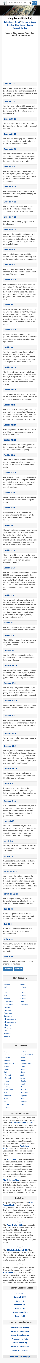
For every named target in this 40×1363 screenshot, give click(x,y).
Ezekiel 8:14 (9, 550)
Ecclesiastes (25, 1052)
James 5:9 (8, 856)
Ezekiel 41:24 (10, 440)
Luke (5, 990)
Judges (6, 1069)
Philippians (8, 1013)
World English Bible (15, 1225)
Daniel (22, 1069)
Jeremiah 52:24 (11, 894)
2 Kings (6, 1084)
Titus (5, 1030)
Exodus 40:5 (9, 250)
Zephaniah (24, 1095)
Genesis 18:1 (10, 650)
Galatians (7, 1007)
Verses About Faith (20, 1339)
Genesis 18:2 (10, 683)
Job (5, 1101)
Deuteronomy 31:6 (20, 1312)
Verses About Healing (20, 1327)
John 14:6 (20, 1301)
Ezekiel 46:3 (9, 508)
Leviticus (7, 1057)
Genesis (7, 1052)
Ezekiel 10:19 (10, 280)
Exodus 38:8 (9, 167)
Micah (22, 1086)
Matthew (7, 984)
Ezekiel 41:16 (10, 367)
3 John (23, 998)
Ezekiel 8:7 (9, 623)
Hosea (22, 1072)
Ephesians (8, 1010)
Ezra (5, 1092)
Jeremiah (23, 1060)
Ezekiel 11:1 (9, 305)
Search (30, 25)
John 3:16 (20, 1293)
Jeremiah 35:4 (10, 871)
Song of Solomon (26, 1054)
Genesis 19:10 (10, 701)
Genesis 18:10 (10, 665)
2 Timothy (7, 1028)
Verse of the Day (20, 28)
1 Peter (23, 987)
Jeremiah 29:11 (20, 1297)
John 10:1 (8, 939)
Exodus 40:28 (10, 217)
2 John (23, 995)
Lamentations (25, 1063)
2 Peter (23, 990)
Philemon (7, 1033)
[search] (30, 3)
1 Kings (6, 1081)
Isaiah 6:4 (8, 841)
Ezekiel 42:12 (10, 473)
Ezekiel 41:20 (10, 425)
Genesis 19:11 (10, 716)
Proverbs (7, 1107)
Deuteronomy (9, 1063)
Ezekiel (23, 1066)
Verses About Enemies (20, 1335)
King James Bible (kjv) (20, 18)
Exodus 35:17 (10, 119)
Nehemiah (7, 1095)
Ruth (5, 1072)
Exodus (6, 1054)
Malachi (23, 1104)
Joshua (6, 1066)
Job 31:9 (8, 924)
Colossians (8, 1016)
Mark (5, 987)
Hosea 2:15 (9, 821)
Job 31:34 (8, 909)
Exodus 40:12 (10, 202)
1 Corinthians (8, 1001)
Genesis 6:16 (10, 801)
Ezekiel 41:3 (9, 455)
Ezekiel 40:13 (10, 330)
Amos (22, 1078)
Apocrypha (11, 1159)
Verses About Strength (20, 1346)
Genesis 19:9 (10, 746)
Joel (22, 1075)
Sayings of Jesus (28, 22)
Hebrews (7, 1036)
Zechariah (24, 1101)
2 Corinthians (8, 1004)
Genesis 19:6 (10, 733)
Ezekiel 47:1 (9, 525)
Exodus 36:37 (10, 134)
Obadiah (23, 1081)
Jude (22, 1001)
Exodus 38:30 (10, 149)
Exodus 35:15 (10, 101)
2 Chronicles (8, 1089)
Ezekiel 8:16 (9, 568)
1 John (23, 992)
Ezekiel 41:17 (10, 390)
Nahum (23, 1089)
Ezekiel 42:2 (9, 493)
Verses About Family (20, 1350)
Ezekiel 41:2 (9, 405)
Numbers (7, 1060)
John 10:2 (8, 957)
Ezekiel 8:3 (9, 595)
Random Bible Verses (16, 25)
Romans (7, 998)
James (22, 984)
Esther (6, 1098)
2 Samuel (7, 1078)
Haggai (23, 1098)
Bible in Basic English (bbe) (18, 1250)
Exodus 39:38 (10, 187)
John (5, 992)
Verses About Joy (20, 1342)
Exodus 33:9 (9, 84)
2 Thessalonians (10, 1022)
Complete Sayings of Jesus (22, 1122)
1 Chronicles (8, 1086)
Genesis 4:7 (9, 783)
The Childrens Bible (11, 1180)
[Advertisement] (20, 58)
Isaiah (22, 1057)
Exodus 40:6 (9, 265)
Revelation (24, 1004)
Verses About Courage (20, 1331)
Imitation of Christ (12, 22)
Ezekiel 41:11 (10, 347)
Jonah (22, 1084)
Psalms (6, 1104)
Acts (5, 995)
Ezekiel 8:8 (9, 635)
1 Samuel (7, 1075)
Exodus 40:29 (10, 230)
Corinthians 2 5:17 (20, 1304)
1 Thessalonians (10, 1019)
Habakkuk (24, 1092)
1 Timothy (7, 1025)
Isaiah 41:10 (20, 1308)
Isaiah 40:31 (20, 1316)
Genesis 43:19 (10, 768)
